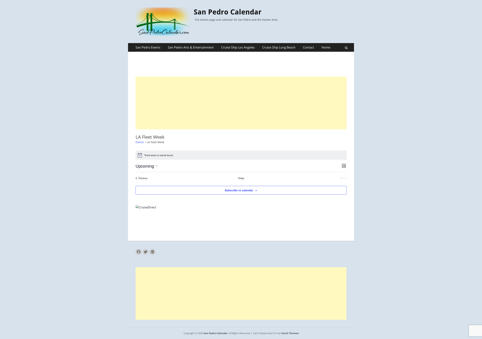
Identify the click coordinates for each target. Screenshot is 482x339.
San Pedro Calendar (228, 12)
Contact (308, 47)
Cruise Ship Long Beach (278, 47)
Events (140, 142)
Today (241, 178)
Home (326, 47)
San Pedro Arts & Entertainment (191, 47)
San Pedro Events (148, 47)
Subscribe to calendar (239, 190)
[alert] (241, 155)
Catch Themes (290, 333)
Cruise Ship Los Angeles (238, 47)
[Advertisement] (241, 103)
